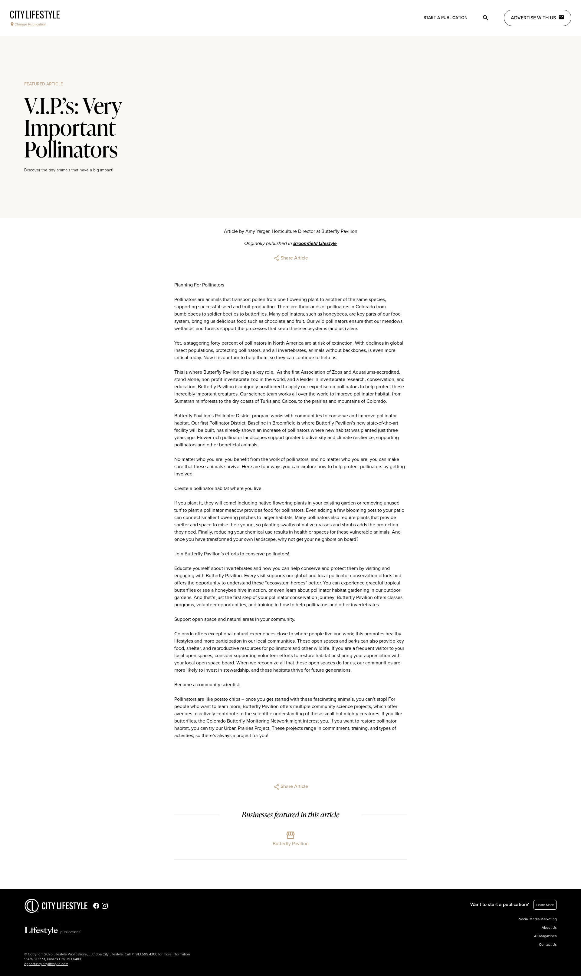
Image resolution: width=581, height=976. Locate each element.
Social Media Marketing (538, 919)
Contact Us (548, 944)
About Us (549, 927)
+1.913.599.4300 (144, 954)
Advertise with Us (533, 18)
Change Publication (30, 24)
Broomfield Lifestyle (315, 243)
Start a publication (446, 17)
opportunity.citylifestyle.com (46, 964)
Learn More (545, 905)
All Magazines (545, 936)
